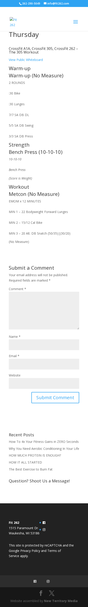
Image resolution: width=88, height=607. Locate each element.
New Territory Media (61, 601)
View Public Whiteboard (26, 60)
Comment (17, 289)
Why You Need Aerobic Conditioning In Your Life (44, 448)
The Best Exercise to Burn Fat (31, 469)
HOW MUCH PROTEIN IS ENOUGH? (35, 455)
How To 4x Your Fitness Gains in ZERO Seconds (44, 441)
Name (15, 336)
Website (15, 375)
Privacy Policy (30, 551)
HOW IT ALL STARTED (25, 462)
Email (14, 356)
